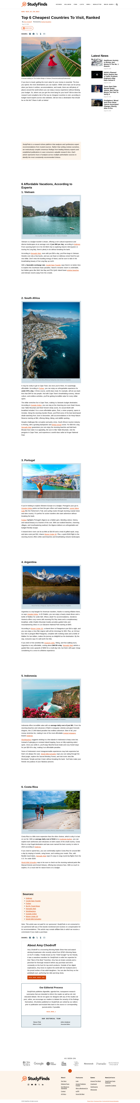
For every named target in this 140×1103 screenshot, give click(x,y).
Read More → (51, 1011)
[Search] (117, 4)
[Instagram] (28, 1084)
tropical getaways (69, 733)
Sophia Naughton (46, 22)
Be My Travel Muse (33, 906)
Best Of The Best (32, 11)
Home (23, 11)
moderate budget (66, 839)
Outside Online (36, 405)
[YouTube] (32, 1084)
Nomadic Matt (36, 253)
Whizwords (93, 1089)
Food (75, 4)
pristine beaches (73, 270)
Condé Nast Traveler (53, 265)
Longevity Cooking (110, 1085)
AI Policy (63, 1094)
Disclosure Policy (98, 1101)
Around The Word (95, 1081)
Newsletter (97, 4)
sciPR (77, 1091)
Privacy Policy (90, 1101)
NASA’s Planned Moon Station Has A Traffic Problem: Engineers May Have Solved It (111, 76)
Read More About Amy (37, 977)
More (88, 4)
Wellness (67, 4)
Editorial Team (65, 1084)
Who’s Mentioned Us (82, 1088)
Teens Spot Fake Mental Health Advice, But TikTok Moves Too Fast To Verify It (111, 90)
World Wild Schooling (48, 754)
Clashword (93, 1084)
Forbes (41, 388)
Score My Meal (80, 1094)
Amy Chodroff (28, 22)
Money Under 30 (51, 534)
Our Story (63, 1081)
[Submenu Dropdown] (90, 4)
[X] (39, 1084)
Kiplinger (77, 244)
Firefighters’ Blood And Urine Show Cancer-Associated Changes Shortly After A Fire (111, 104)
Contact (63, 1091)
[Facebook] (35, 1084)
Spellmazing (94, 1087)
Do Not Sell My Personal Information (111, 1101)
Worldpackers (26, 740)
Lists (82, 4)
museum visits (49, 643)
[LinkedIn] (42, 1084)
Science (59, 4)
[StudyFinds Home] (34, 4)
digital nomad (56, 425)
